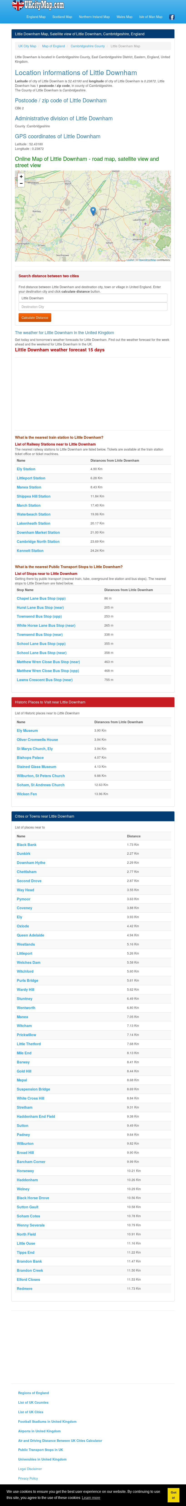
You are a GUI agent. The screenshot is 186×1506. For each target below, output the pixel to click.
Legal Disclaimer (30, 1468)
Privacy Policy (28, 1478)
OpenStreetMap (147, 260)
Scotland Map (62, 16)
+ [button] (21, 176)
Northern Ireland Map (94, 16)
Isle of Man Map (150, 16)
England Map (36, 16)
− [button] (21, 183)
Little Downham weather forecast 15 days (60, 349)
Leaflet (130, 260)
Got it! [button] (173, 1495)
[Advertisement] (93, 394)
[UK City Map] (38, 5)
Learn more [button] (91, 1498)
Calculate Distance (35, 317)
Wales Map (124, 16)
